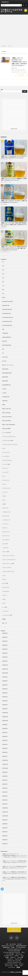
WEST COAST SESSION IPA (8, 424)
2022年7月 (4, 827)
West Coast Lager (6, 412)
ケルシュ (4, 484)
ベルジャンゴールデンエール (8, 559)
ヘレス (3, 575)
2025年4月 (4, 696)
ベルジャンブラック (6, 567)
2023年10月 (5, 768)
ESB (3, 329)
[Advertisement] (14, 29)
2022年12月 (5, 808)
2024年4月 (4, 744)
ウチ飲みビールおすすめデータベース (11, 11)
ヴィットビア (5, 472)
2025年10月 (5, 673)
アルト (3, 448)
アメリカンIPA (16, 70)
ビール (21, 72)
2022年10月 (5, 815)
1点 (3, 261)
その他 (3, 504)
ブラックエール (5, 535)
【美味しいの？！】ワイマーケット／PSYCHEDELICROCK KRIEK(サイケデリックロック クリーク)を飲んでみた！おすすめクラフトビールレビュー (14, 855)
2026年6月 (4, 641)
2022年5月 (4, 835)
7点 (3, 159)
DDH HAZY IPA (5, 305)
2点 (3, 265)
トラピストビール (6, 512)
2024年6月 (4, 736)
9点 (3, 293)
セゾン (3, 500)
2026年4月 (4, 649)
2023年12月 (5, 760)
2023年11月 (5, 764)
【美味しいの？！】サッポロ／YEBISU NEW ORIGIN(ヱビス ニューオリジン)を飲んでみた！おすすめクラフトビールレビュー (14, 224)
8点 (3, 289)
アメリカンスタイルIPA (20, 69)
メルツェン (4, 595)
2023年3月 (4, 796)
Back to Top (14, 930)
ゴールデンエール (6, 488)
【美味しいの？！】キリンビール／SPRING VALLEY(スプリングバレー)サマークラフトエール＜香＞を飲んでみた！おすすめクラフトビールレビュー (14, 248)
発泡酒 (5, 204)
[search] (20, 5)
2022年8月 (4, 823)
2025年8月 (4, 681)
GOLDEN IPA (5, 333)
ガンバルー (17, 72)
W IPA (3, 404)
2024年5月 (4, 740)
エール (3, 476)
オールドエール (5, 480)
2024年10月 (5, 720)
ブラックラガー (5, 539)
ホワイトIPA (5, 583)
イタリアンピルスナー (7, 460)
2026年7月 (4, 637)
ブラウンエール (5, 531)
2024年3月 (4, 748)
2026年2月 (4, 657)
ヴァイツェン (5, 468)
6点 (3, 204)
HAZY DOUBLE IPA (6, 337)
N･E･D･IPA (5, 357)
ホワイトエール (5, 587)
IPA (3, 349)
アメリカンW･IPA (6, 432)
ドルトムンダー (5, 515)
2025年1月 (4, 708)
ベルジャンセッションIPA (8, 563)
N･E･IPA (4, 361)
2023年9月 (4, 772)
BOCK (3, 297)
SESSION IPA (5, 377)
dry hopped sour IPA (7, 321)
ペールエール (5, 547)
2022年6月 (4, 831)
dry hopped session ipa (7, 317)
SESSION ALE (7, 251)
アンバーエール (5, 452)
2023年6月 (4, 784)
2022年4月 (4, 839)
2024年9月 (4, 724)
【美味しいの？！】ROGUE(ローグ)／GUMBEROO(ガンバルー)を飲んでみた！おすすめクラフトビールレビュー (19, 61)
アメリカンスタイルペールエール (10, 444)
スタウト (4, 496)
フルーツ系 (4, 543)
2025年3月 (4, 700)
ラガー (10, 159)
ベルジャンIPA (5, 551)
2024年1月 (4, 756)
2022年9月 (4, 820)
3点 (3, 269)
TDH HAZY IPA (5, 396)
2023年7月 (4, 780)
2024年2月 (4, 752)
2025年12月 (5, 665)
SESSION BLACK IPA (7, 373)
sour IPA (4, 392)
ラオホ (3, 599)
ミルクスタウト (5, 591)
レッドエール (5, 611)
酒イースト (4, 623)
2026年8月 (4, 633)
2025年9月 (4, 677)
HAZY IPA (4, 341)
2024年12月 (5, 712)
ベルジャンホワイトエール (8, 571)
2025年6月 (4, 688)
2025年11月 (5, 669)
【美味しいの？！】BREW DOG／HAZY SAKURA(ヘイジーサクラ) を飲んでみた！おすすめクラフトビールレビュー (14, 879)
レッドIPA (4, 607)
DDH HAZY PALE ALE (7, 309)
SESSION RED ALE (6, 385)
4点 (3, 273)
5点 (13, 69)
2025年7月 (4, 685)
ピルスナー (6, 159)
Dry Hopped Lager (6, 313)
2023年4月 (4, 792)
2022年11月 (5, 812)
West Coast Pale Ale (7, 416)
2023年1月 (4, 804)
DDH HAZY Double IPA (7, 301)
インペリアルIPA (6, 464)
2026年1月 (4, 661)
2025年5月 (4, 692)
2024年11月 (5, 716)
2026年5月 (4, 645)
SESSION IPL (5, 381)
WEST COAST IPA (6, 408)
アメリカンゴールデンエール (8, 436)
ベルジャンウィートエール (8, 555)
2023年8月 (4, 776)
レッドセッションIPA (7, 615)
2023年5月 (4, 788)
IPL (3, 353)
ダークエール (5, 508)
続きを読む (21, 75)
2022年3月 (4, 843)
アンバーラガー (5, 456)
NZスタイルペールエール (8, 365)
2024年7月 (4, 732)
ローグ (25, 72)
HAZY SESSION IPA (6, 345)
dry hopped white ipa (7, 325)
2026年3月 (4, 653)
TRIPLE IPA (4, 400)
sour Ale (4, 388)
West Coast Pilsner (6, 420)
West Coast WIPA (6, 428)
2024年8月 (4, 728)
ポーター (4, 579)
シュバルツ (4, 492)
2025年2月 (4, 704)
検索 (2, 89)
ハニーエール (5, 523)
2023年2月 (4, 800)
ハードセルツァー (6, 520)
